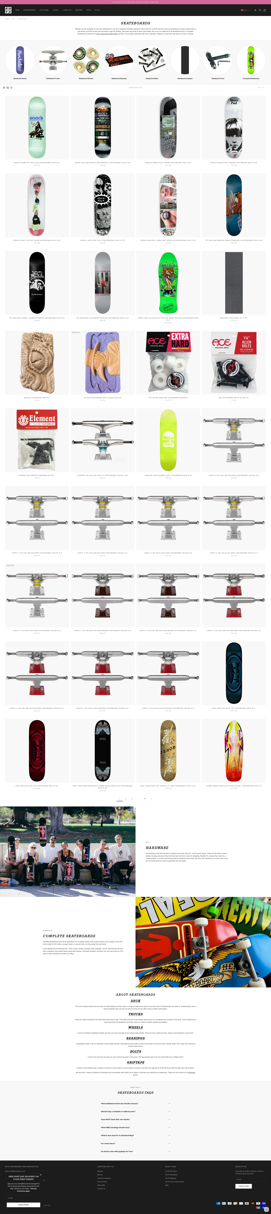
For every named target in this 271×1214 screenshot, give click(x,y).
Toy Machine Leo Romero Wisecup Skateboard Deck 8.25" (102, 318)
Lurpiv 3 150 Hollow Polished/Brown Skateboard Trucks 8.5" (102, 630)
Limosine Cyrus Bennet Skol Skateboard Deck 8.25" (168, 475)
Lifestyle (67, 10)
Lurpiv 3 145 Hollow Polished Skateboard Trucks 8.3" (102, 553)
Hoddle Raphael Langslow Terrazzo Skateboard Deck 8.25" (168, 240)
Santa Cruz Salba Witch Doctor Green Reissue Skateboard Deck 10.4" (168, 319)
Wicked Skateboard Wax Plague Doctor (102, 398)
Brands (79, 10)
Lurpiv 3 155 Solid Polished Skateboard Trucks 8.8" (168, 553)
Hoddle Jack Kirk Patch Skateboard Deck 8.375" (102, 240)
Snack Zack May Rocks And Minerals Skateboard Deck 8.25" (103, 162)
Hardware (191, 1072)
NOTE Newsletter (171, 1175)
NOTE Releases (170, 1178)
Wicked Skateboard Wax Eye (37, 398)
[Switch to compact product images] (11, 87)
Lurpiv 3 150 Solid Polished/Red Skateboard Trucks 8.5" (102, 708)
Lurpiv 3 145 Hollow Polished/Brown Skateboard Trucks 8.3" (168, 630)
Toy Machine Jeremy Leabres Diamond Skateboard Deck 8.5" (37, 318)
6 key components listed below (106, 34)
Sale (89, 10)
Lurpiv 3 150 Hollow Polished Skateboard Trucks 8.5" (37, 553)
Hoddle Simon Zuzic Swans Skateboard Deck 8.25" (168, 162)
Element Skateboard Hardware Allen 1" (37, 475)
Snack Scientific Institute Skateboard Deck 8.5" (37, 162)
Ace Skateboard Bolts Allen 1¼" (234, 398)
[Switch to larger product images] (4, 87)
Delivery (100, 1171)
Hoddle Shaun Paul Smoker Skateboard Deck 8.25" (233, 162)
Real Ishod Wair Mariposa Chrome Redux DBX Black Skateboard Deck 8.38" (102, 787)
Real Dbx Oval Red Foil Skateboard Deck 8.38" (37, 786)
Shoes (55, 10)
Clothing (44, 10)
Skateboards (30, 10)
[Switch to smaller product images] (8, 87)
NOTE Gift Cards (171, 1171)
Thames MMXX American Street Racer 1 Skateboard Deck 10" (234, 786)
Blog (97, 10)
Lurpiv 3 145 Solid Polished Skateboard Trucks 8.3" (37, 630)
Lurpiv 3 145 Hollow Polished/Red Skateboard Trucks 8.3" (37, 708)
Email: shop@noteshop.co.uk (15, 1171)
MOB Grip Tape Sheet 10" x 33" (234, 318)
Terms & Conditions (104, 1178)
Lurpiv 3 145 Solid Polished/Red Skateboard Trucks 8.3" (168, 708)
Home (7, 19)
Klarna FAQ (101, 1185)
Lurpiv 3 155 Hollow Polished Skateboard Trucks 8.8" (234, 475)
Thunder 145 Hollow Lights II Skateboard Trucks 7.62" (102, 475)
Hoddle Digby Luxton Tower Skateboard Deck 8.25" (37, 240)
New (17, 10)
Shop (13, 19)
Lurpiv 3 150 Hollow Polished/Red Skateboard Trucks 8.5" (234, 630)
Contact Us (101, 1189)
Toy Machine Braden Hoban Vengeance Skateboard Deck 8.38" (234, 240)
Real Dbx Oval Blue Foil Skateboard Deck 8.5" (234, 708)
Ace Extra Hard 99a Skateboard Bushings (168, 398)
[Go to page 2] (151, 798)
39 (145, 798)
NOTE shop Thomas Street (174, 1182)
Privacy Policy (102, 1182)
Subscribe (23, 1205)
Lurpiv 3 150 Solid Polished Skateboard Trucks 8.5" (234, 553)
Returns (100, 1175)
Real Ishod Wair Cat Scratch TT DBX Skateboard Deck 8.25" (168, 786)
